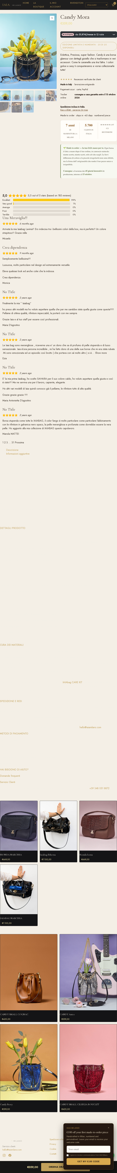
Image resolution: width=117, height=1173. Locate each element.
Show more (101, 353)
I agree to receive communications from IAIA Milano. (89, 1155)
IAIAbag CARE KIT (72, 682)
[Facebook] (10, 1155)
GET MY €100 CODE (88, 1161)
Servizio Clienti (7, 782)
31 (13, 442)
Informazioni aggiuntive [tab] (18, 453)
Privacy (53, 1144)
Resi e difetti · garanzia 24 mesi (74, 109)
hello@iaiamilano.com (90, 727)
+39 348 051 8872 (99, 788)
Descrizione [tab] (12, 450)
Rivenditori (76, 2)
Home (26, 2)
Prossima (19, 442)
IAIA (11, 5)
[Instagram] (4, 1155)
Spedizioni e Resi (57, 1139)
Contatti (53, 1153)
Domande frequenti (10, 776)
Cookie (53, 1148)
